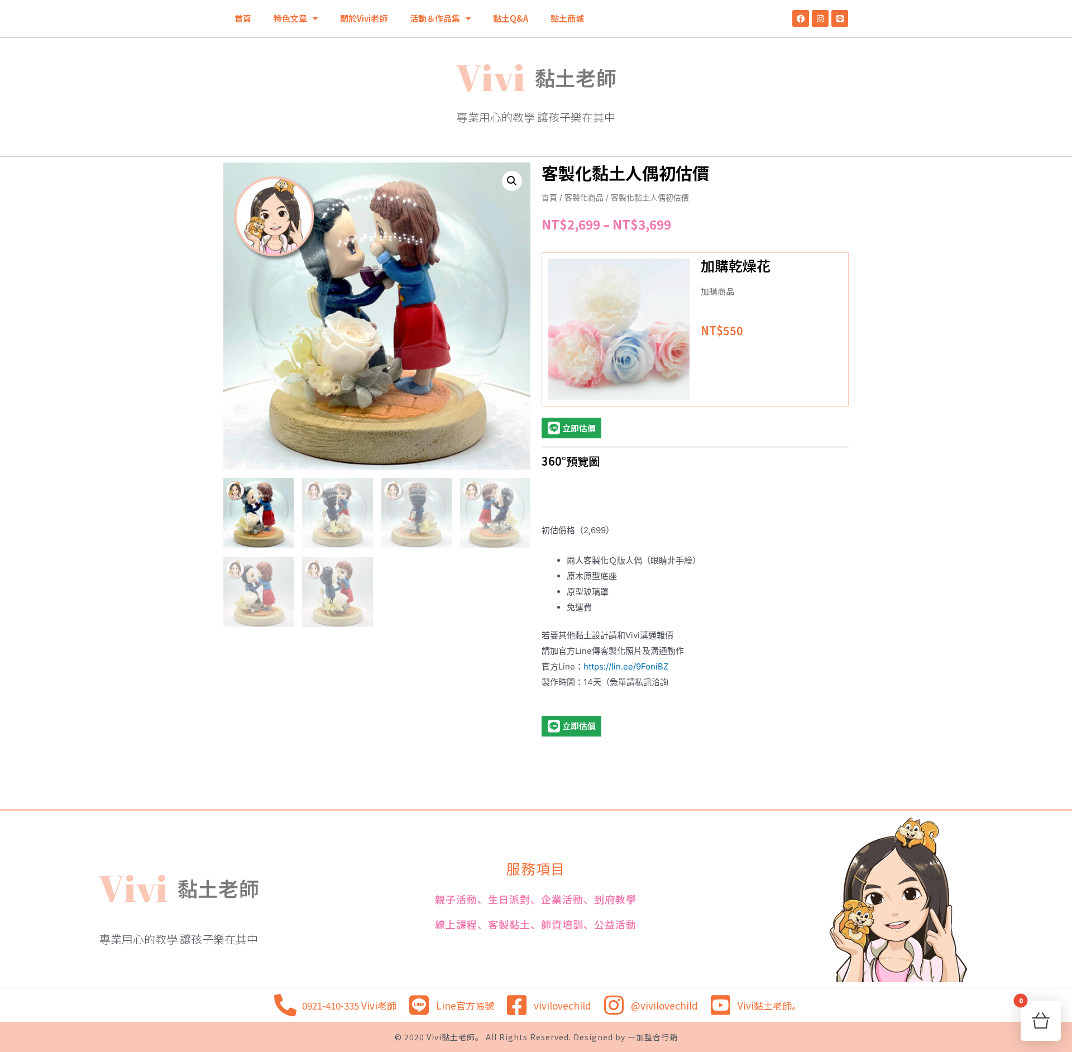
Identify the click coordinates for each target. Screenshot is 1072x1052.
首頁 (242, 18)
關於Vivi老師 (363, 18)
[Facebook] (800, 18)
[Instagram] (820, 18)
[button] (512, 181)
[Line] (839, 18)
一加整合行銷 (651, 1037)
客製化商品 (584, 197)
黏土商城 (567, 18)
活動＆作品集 (435, 18)
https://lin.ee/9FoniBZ (625, 666)
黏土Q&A (510, 18)
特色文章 (290, 18)
